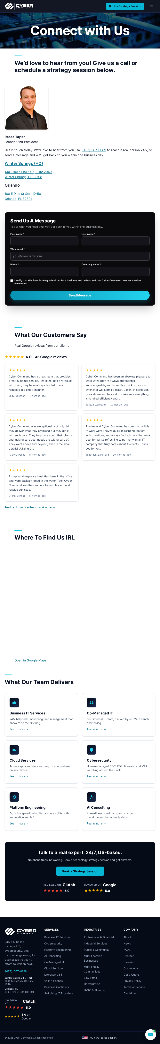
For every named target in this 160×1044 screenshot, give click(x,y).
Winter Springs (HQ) (24, 163)
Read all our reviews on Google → (30, 507)
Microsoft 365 (53, 974)
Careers (128, 962)
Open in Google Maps (30, 660)
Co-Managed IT (54, 962)
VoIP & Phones (53, 980)
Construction (92, 984)
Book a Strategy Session (125, 6)
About (127, 937)
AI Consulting (52, 956)
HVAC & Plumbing (95, 990)
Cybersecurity (53, 943)
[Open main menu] (151, 6)
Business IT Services (57, 937)
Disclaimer (130, 993)
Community (131, 968)
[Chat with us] (150, 1034)
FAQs (127, 949)
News (127, 943)
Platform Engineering (57, 949)
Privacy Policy (132, 980)
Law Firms (90, 977)
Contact (129, 956)
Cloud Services (53, 968)
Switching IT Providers (58, 993)
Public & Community (96, 949)
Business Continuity (56, 987)
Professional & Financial (99, 937)
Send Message (80, 295)
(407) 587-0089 (94, 150)
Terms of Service (134, 987)
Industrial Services (95, 943)
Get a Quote (131, 974)
